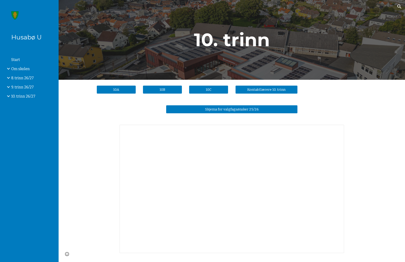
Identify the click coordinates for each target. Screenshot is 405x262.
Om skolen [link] (20, 69)
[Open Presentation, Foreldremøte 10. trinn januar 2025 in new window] (335, 131)
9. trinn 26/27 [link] (22, 87)
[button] (399, 6)
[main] (232, 39)
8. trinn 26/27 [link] (22, 78)
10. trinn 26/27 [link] (23, 96)
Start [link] (15, 59)
